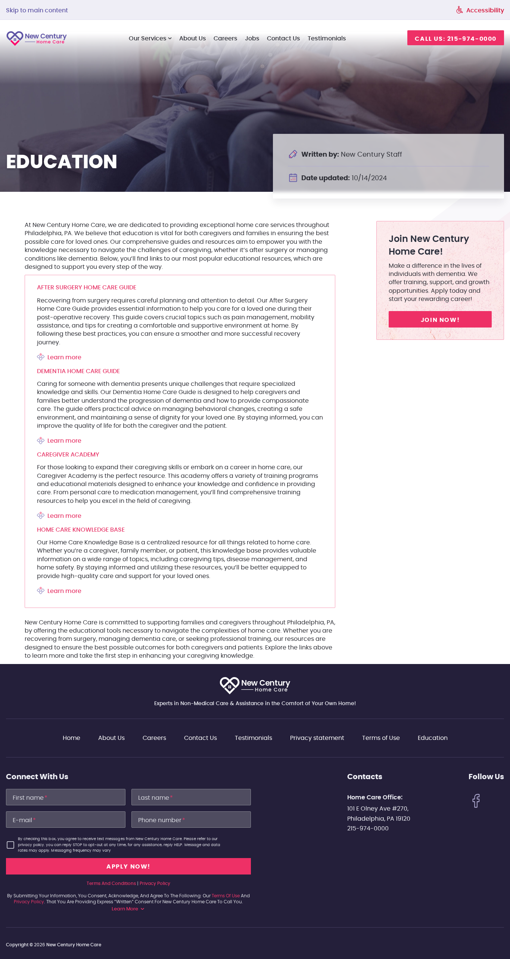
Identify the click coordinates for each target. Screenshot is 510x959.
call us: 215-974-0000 (456, 39)
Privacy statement (317, 738)
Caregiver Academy (68, 455)
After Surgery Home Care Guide (86, 288)
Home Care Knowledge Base (81, 530)
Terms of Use (381, 738)
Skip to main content (37, 10)
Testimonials (327, 39)
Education (433, 738)
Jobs (252, 39)
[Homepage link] (255, 685)
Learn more (64, 357)
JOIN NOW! (440, 320)
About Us (192, 39)
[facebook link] (476, 802)
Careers (225, 39)
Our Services (148, 39)
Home (71, 738)
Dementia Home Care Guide (78, 371)
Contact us (283, 39)
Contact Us (200, 738)
